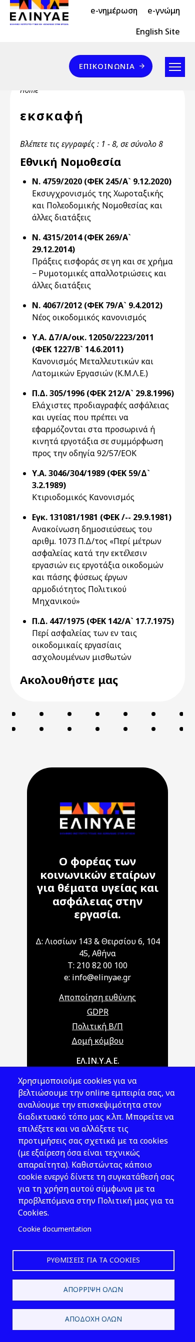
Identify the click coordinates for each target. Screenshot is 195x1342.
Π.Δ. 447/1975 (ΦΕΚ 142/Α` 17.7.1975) (103, 621)
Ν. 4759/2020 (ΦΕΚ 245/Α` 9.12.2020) (102, 181)
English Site (158, 31)
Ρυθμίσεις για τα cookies (93, 1260)
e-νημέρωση (114, 10)
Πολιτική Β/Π (97, 1026)
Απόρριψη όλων (93, 1289)
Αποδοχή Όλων (93, 1319)
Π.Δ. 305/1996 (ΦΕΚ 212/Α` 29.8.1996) (103, 393)
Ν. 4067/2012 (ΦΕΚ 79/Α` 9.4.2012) (97, 305)
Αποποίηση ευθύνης (97, 997)
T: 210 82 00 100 (98, 965)
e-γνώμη (164, 10)
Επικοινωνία (107, 66)
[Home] (43, 12)
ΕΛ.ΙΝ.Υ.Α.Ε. (98, 1060)
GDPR (97, 1011)
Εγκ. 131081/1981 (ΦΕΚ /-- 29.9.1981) (102, 517)
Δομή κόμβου (98, 1040)
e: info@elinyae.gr (97, 977)
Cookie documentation (55, 1229)
